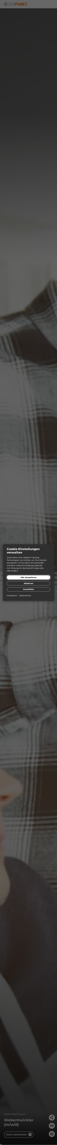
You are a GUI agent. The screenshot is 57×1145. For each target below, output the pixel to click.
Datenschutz (25, 595)
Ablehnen (28, 583)
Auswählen (28, 589)
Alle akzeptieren (29, 577)
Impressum (12, 595)
